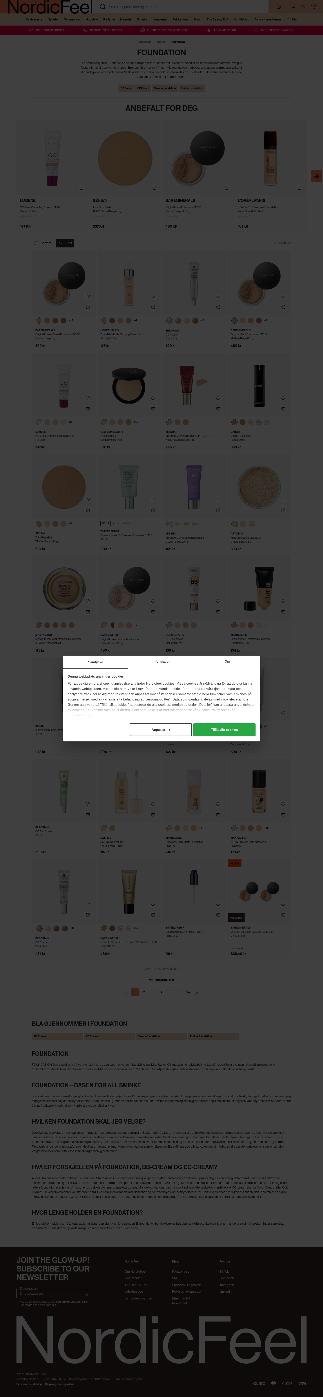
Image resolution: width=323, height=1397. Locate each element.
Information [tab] (161, 661)
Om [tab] (227, 661)
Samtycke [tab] (95, 662)
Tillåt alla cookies (224, 730)
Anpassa (158, 730)
